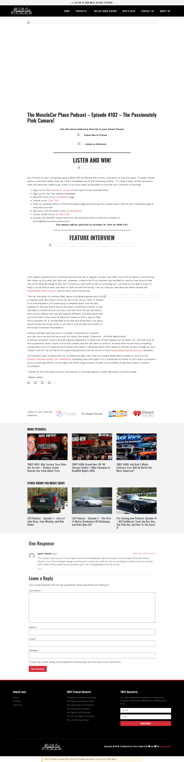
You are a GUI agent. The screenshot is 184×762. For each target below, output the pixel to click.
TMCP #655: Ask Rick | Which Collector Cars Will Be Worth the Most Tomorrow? (134, 467)
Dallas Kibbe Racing (105, 11)
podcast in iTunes (61, 190)
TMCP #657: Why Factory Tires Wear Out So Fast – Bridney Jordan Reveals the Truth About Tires (46, 467)
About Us (165, 11)
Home (67, 11)
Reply (39, 569)
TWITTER (53, 200)
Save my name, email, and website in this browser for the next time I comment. (76, 662)
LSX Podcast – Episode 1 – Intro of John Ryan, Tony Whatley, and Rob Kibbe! (46, 521)
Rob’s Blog (129, 11)
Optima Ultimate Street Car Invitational (49, 359)
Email (33, 639)
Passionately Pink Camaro (41, 290)
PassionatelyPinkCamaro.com (126, 350)
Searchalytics (165, 746)
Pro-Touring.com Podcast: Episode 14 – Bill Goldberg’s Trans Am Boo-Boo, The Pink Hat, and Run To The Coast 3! (136, 522)
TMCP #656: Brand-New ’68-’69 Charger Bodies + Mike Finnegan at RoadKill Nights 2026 (91, 467)
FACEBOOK (62, 197)
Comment (35, 591)
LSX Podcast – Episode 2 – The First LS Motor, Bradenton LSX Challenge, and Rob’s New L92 (91, 521)
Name (33, 627)
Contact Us (147, 11)
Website (33, 650)
